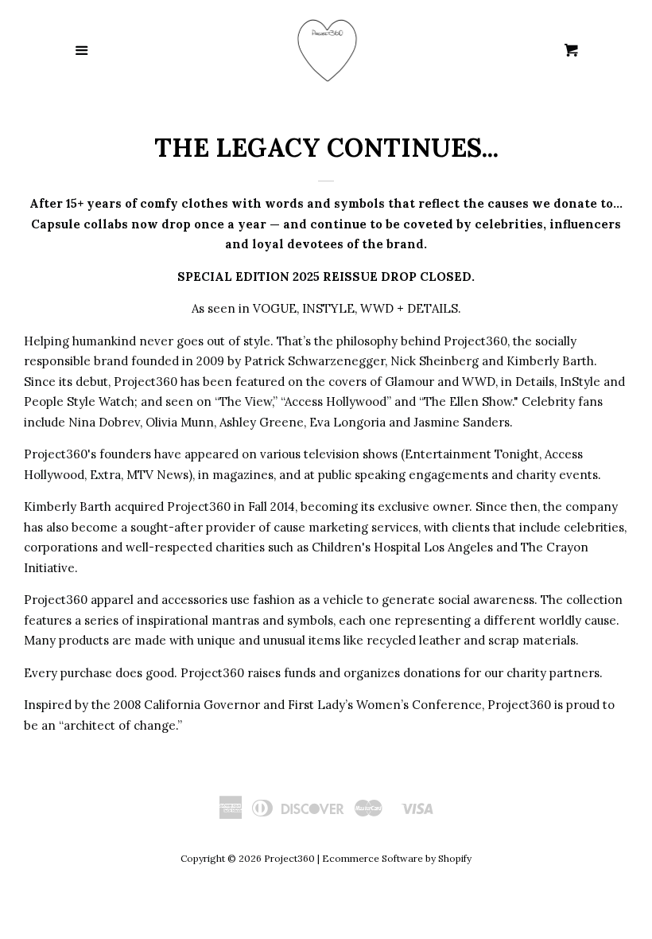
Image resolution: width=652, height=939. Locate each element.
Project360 (289, 858)
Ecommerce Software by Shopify (397, 858)
